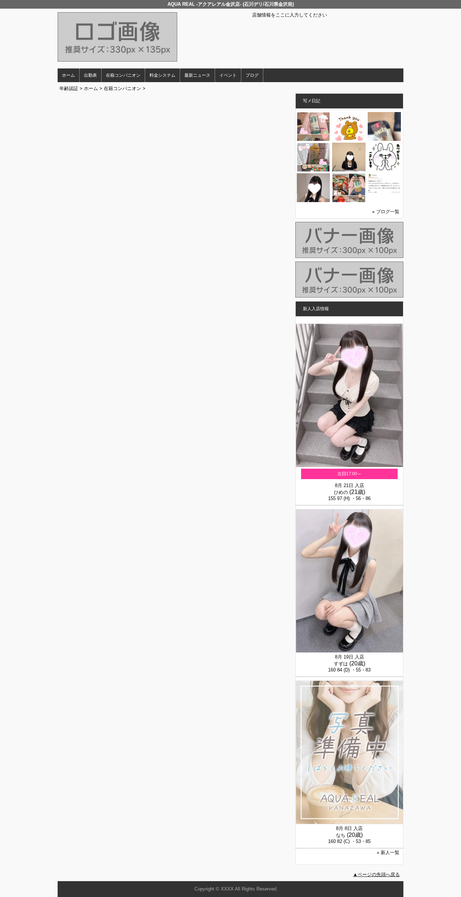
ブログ (252, 75)
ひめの (341, 492)
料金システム (162, 75)
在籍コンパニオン (123, 75)
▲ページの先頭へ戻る (376, 874)
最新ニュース (197, 75)
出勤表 (90, 75)
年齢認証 (68, 88)
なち (340, 835)
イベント (228, 75)
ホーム (68, 75)
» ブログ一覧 (385, 211)
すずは (341, 663)
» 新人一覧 (388, 852)
